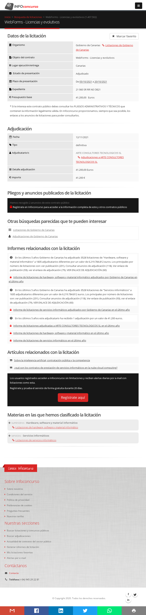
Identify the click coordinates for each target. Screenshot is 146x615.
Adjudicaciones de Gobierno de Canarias (35, 236)
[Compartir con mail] (12, 610)
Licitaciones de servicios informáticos (35, 440)
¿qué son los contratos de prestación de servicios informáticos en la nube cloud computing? (65, 367)
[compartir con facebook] (36, 610)
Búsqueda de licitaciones (28, 17)
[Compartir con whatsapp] (109, 610)
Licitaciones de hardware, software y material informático (46, 427)
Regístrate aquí (73, 397)
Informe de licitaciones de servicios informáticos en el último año (49, 340)
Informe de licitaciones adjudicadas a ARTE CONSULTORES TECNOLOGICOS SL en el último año (66, 325)
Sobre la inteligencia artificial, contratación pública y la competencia (52, 360)
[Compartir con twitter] (85, 610)
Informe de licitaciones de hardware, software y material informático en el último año (61, 333)
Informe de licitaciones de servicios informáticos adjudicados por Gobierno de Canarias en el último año (71, 309)
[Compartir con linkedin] (61, 610)
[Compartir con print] (134, 610)
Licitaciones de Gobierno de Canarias (34, 230)
